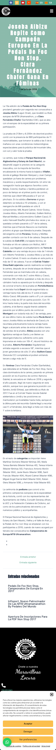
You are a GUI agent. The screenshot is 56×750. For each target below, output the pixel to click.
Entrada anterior (28, 557)
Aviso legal (45, 746)
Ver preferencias (28, 739)
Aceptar (28, 723)
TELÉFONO (6, 690)
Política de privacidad (31, 746)
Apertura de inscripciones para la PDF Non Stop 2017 (27, 618)
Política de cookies (13, 746)
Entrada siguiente (28, 562)
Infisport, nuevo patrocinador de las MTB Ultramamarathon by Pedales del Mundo (26, 604)
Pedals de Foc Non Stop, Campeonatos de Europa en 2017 (25, 588)
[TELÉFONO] (3, 685)
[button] (51, 694)
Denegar (28, 731)
